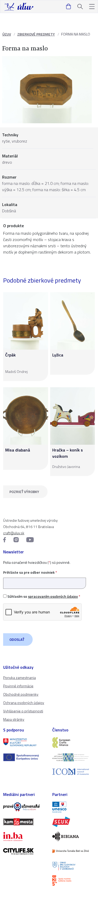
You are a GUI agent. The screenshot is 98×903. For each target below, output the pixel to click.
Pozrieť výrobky (24, 491)
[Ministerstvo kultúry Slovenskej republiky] (24, 742)
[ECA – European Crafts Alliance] (73, 742)
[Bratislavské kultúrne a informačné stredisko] (73, 880)
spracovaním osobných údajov (53, 596)
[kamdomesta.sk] (24, 822)
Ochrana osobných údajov (23, 702)
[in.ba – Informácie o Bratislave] (24, 836)
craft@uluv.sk (13, 533)
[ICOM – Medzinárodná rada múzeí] (73, 772)
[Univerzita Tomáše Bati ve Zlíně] (73, 851)
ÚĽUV (6, 34)
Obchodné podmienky (20, 694)
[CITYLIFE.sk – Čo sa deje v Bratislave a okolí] (24, 851)
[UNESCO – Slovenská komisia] (73, 807)
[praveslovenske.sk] (24, 807)
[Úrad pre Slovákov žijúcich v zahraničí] (73, 866)
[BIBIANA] (73, 836)
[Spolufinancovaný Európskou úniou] (24, 757)
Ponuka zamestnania (19, 677)
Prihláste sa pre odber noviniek (30, 572)
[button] (92, 6)
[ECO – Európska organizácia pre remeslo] (73, 757)
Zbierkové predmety (36, 34)
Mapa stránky (13, 719)
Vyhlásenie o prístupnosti (23, 711)
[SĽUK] (73, 822)
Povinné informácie (18, 686)
